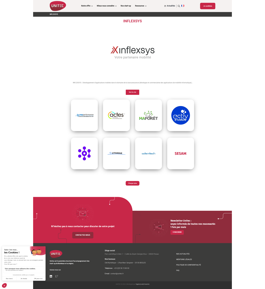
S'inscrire (177, 232)
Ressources (139, 6)
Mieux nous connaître (105, 6)
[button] (179, 6)
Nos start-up (126, 6)
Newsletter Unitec (180, 221)
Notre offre (85, 6)
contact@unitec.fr (117, 274)
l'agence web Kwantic (142, 284)
